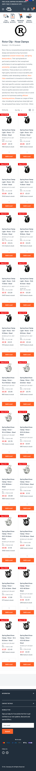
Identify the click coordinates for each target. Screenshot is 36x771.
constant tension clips (17, 56)
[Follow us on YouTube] (3, 752)
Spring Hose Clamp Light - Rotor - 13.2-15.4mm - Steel (9, 231)
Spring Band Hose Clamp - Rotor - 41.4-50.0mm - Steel (9, 637)
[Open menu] (3, 9)
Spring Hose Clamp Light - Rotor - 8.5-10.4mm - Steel (26, 132)
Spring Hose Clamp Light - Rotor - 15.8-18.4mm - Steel (26, 280)
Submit (7, 731)
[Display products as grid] (30, 110)
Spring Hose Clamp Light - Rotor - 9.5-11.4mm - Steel (8, 181)
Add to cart (9, 156)
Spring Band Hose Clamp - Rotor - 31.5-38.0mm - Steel (27, 533)
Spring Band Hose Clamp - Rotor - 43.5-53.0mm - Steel (26, 639)
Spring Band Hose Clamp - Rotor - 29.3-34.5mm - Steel (8, 535)
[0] (32, 9)
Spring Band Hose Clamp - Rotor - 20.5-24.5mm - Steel (26, 431)
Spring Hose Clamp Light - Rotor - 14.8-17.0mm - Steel (9, 280)
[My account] (28, 9)
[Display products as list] (33, 110)
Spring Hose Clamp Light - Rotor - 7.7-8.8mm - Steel (8, 132)
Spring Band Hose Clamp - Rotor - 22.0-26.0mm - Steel (8, 483)
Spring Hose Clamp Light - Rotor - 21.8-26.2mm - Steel (27, 330)
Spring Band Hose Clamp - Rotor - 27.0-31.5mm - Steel (27, 481)
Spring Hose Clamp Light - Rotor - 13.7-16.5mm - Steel (26, 231)
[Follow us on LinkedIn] (7, 752)
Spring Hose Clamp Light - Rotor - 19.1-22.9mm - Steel (8, 330)
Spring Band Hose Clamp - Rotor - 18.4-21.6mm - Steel (9, 429)
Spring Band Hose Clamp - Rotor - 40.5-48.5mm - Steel (26, 587)
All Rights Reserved (19, 767)
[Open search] (24, 9)
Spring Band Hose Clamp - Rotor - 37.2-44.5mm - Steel (9, 585)
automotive (6, 67)
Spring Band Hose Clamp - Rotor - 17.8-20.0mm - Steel (27, 380)
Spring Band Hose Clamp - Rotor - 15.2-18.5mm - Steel (9, 380)
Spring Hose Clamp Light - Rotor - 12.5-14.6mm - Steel (26, 181)
